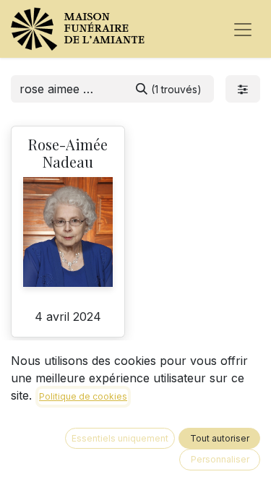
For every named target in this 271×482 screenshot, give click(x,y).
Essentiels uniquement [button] (120, 438)
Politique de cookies (83, 396)
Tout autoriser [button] (219, 438)
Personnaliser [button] (220, 459)
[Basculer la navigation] (242, 29)
